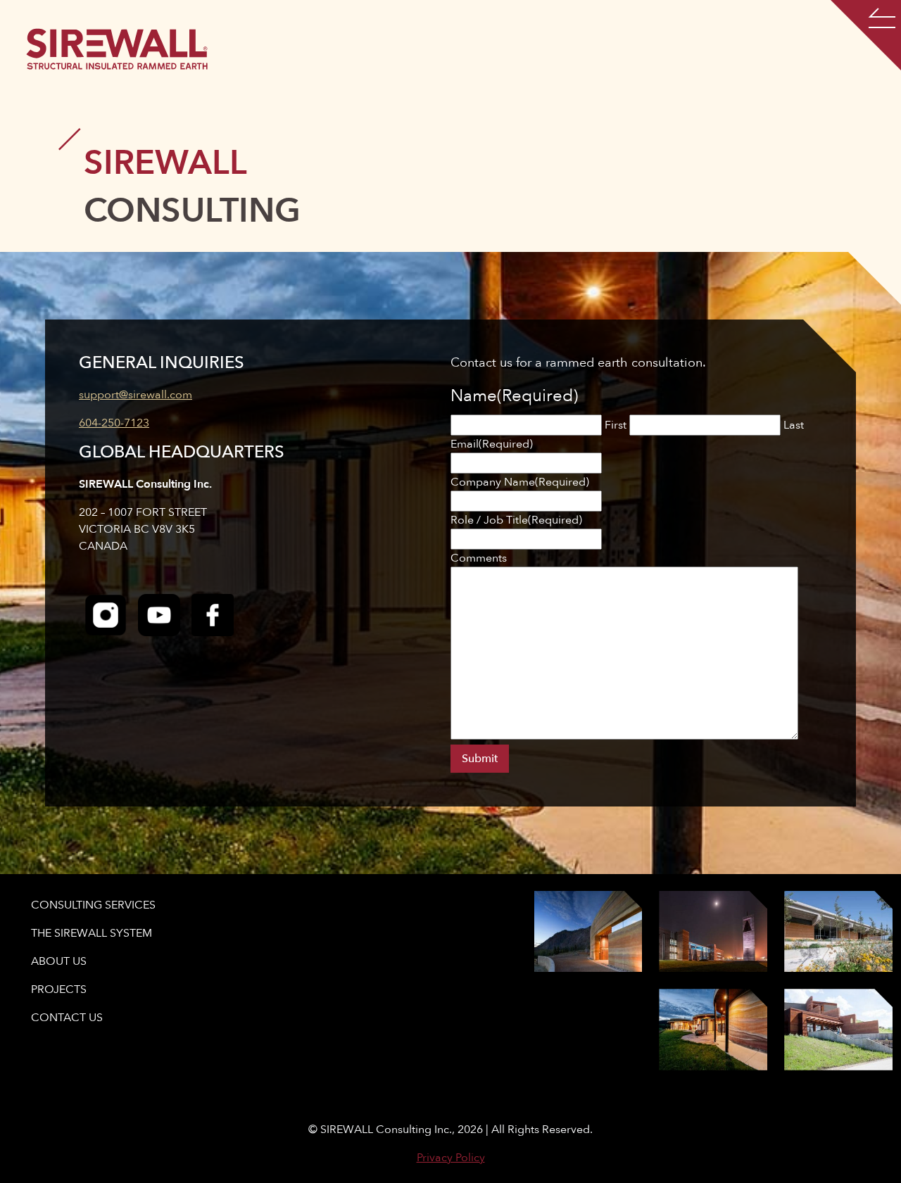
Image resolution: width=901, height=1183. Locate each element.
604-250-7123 (114, 423)
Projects (59, 989)
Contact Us (67, 1017)
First (615, 425)
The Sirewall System (91, 933)
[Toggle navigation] (866, 35)
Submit (480, 758)
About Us (59, 961)
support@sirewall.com (135, 395)
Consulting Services (93, 905)
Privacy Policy (451, 1157)
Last (793, 425)
